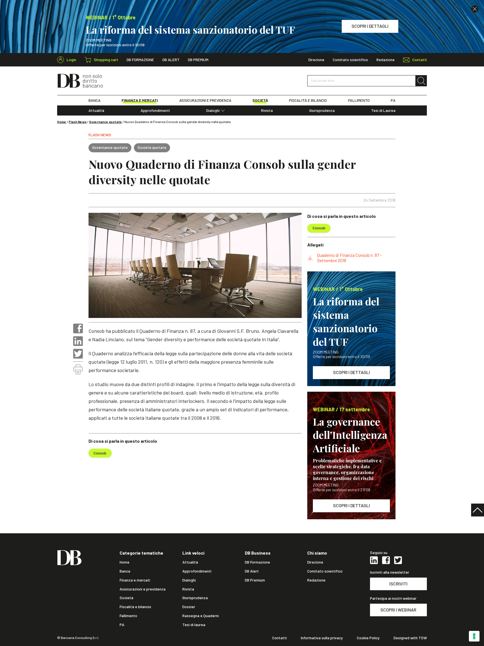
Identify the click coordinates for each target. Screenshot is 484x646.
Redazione (385, 59)
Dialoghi (213, 110)
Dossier (188, 607)
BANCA (95, 100)
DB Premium (198, 59)
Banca (125, 571)
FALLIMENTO (359, 100)
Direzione (316, 59)
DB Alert (171, 59)
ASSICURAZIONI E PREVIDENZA (205, 100)
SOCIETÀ (260, 100)
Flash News (78, 122)
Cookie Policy (368, 638)
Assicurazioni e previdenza (143, 589)
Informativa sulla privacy (322, 638)
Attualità (96, 110)
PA (393, 100)
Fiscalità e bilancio (135, 607)
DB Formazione (140, 59)
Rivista (267, 110)
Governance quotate (105, 122)
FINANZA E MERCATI (140, 100)
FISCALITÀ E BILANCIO (308, 100)
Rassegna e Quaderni (200, 615)
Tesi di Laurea (383, 110)
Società (126, 598)
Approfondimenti (155, 110)
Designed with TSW (410, 638)
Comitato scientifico (350, 59)
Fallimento (128, 615)
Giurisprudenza (322, 110)
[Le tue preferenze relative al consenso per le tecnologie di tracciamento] (474, 636)
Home (61, 122)
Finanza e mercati (135, 580)
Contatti (279, 638)
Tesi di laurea (193, 624)
